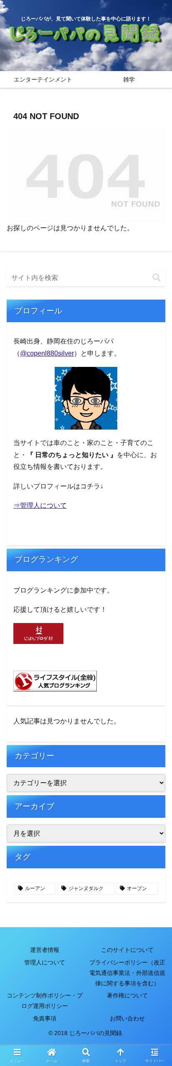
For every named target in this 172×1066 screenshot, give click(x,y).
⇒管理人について (40, 505)
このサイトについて (127, 949)
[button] (156, 277)
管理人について (44, 962)
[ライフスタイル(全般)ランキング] (55, 680)
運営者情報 (44, 949)
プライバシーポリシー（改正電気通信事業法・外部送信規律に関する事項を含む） (127, 973)
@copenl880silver (47, 353)
